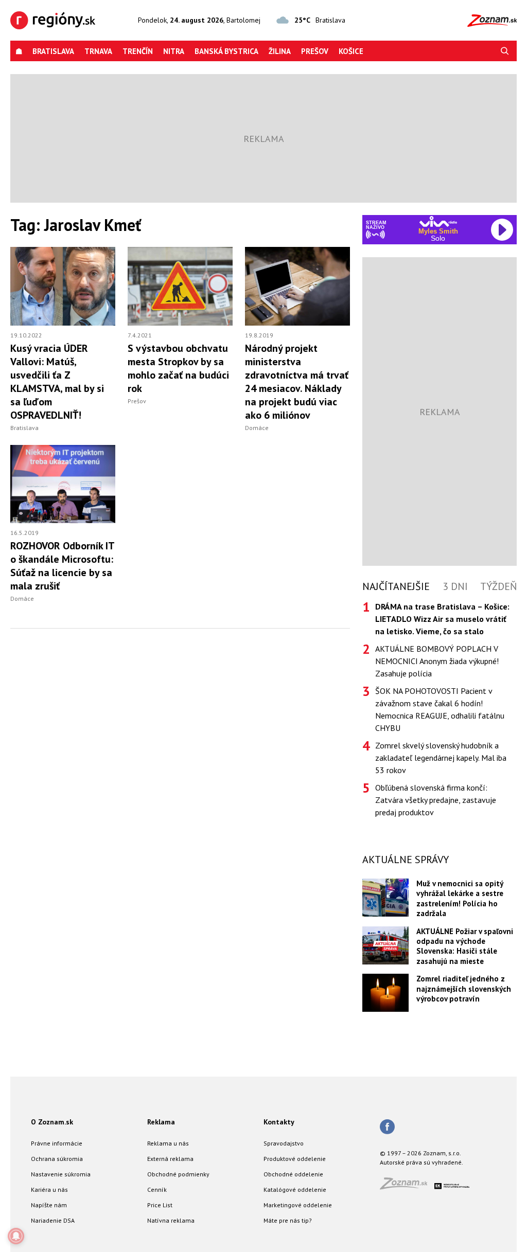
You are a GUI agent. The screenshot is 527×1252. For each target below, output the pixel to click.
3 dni (455, 586)
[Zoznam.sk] (407, 1186)
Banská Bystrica (226, 51)
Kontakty (279, 1121)
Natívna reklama (171, 1220)
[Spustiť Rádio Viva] (438, 221)
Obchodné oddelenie (293, 1174)
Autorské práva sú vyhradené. (421, 1162)
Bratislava (53, 51)
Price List (159, 1205)
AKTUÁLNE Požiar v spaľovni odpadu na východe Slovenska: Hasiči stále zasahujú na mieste (464, 946)
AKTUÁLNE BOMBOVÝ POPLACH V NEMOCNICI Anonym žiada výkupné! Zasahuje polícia (437, 660)
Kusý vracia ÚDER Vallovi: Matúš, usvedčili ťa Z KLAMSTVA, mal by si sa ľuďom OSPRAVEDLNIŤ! (57, 382)
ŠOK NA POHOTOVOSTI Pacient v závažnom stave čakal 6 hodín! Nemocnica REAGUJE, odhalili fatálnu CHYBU (439, 709)
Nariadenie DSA (53, 1220)
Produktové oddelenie (295, 1158)
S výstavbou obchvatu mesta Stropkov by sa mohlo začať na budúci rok (178, 368)
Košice (351, 51)
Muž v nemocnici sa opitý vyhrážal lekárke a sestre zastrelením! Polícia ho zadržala (459, 898)
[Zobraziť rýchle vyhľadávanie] (505, 51)
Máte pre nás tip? (288, 1220)
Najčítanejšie (396, 586)
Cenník (157, 1189)
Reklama (161, 1121)
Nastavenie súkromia (61, 1174)
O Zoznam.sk (52, 1121)
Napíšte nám (49, 1205)
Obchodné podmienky (178, 1174)
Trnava (98, 51)
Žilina (280, 51)
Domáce (257, 428)
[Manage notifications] (16, 1236)
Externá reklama (170, 1158)
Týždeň (498, 586)
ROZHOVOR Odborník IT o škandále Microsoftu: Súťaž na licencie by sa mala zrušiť (62, 566)
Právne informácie (56, 1143)
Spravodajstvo (284, 1143)
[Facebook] (387, 1127)
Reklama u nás (168, 1143)
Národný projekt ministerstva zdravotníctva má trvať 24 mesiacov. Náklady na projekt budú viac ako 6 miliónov (296, 382)
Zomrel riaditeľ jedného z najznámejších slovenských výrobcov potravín (463, 989)
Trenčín (137, 51)
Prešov (314, 51)
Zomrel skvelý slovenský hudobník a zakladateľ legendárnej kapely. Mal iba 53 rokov (440, 757)
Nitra (173, 51)
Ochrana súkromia (57, 1158)
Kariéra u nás (49, 1189)
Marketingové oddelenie (298, 1205)
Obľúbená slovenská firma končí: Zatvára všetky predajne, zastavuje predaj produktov (435, 799)
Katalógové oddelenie (295, 1189)
